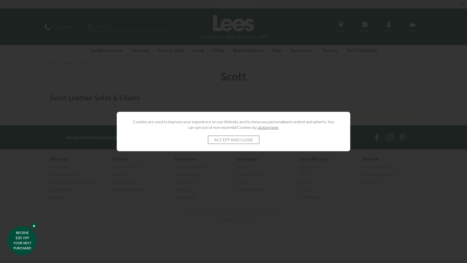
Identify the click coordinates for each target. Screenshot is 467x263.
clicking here (267, 127)
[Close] (34, 226)
